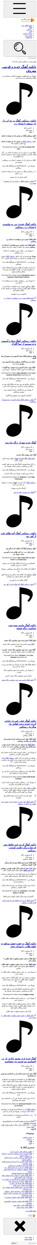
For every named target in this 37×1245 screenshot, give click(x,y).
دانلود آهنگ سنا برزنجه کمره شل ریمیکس (18, 1191)
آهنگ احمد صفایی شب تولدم (22, 1185)
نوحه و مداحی (27, 33)
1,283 (3, 1125)
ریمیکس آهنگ (27, 141)
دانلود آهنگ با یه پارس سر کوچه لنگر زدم (18, 1167)
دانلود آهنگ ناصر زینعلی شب (22, 1205)
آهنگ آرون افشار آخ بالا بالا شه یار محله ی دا (17, 1179)
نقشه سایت (28, 1239)
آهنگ (30, 27)
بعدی (28, 1127)
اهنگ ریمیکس (30, 286)
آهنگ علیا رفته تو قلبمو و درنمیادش (20, 1165)
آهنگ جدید (31, 362)
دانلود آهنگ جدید (26, 25)
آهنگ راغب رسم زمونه (24, 1207)
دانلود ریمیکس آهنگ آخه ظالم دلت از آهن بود (19, 584)
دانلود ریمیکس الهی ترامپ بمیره (21, 1151)
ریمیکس (29, 29)
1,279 (19, 1125)
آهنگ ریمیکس (31, 574)
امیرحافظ (26, 870)
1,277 (27, 1125)
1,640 (32, 1127)
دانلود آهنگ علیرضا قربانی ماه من (20, 1183)
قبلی (34, 1125)
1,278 (23, 1125)
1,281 (11, 1125)
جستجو (14, 1243)
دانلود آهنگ (31, 245)
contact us (29, 37)
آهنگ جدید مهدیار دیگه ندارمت (24, 492)
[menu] (20, 9)
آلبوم (30, 31)
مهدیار (16, 458)
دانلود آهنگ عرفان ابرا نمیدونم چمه (20, 1181)
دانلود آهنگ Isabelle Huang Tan (22, 1173)
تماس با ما (28, 35)
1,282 (7, 1125)
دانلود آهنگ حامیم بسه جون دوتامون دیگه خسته (18, 680)
